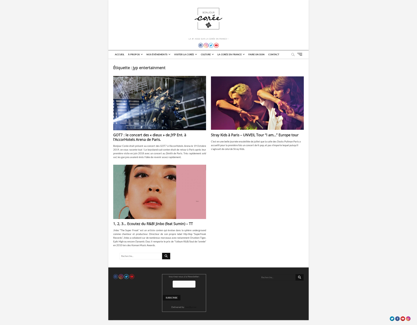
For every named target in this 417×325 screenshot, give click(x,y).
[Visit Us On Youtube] (402, 317)
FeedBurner (191, 307)
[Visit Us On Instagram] (408, 317)
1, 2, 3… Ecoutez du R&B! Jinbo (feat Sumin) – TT (153, 223)
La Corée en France (229, 54)
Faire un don (256, 54)
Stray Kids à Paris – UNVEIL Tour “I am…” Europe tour (255, 134)
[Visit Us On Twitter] (392, 317)
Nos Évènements (156, 54)
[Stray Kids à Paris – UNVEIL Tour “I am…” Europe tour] (257, 103)
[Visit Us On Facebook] (397, 317)
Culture (206, 54)
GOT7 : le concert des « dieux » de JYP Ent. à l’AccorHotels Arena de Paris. (149, 137)
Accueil (119, 54)
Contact (273, 54)
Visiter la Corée (184, 54)
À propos (134, 54)
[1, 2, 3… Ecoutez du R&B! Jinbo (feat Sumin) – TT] (159, 192)
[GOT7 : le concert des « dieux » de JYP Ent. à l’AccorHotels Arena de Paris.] (159, 103)
